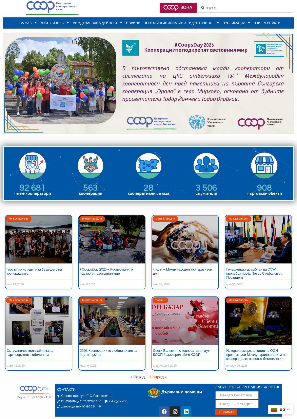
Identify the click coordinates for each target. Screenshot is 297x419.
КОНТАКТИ (271, 23)
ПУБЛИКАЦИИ (234, 23)
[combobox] (245, 8)
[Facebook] (164, 411)
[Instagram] (175, 411)
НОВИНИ (133, 23)
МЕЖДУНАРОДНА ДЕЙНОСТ (95, 23)
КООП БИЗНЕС (52, 23)
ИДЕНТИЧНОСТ (201, 23)
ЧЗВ (257, 23)
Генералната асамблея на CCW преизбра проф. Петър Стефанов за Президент (254, 273)
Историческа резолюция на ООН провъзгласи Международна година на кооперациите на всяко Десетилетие (256, 355)
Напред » (158, 377)
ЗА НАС (26, 23)
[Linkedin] (186, 411)
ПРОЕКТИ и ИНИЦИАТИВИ (165, 23)
